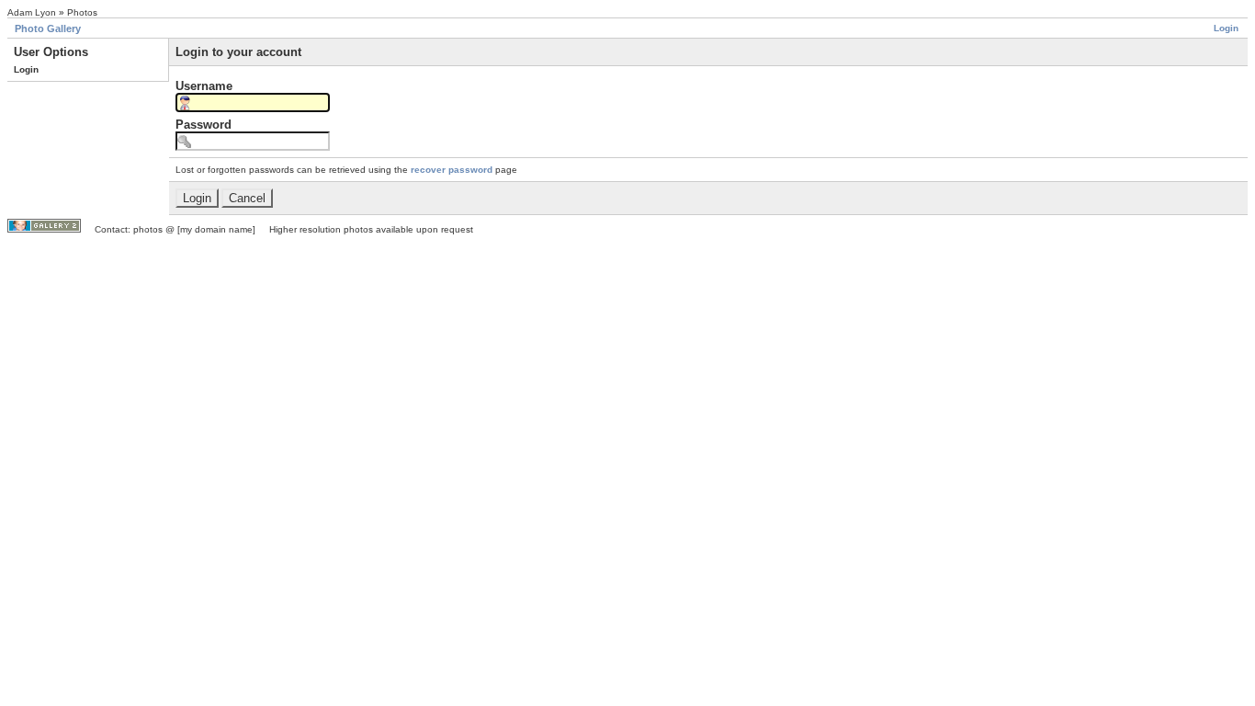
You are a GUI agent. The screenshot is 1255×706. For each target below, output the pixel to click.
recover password (451, 170)
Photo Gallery (48, 28)
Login (1226, 28)
